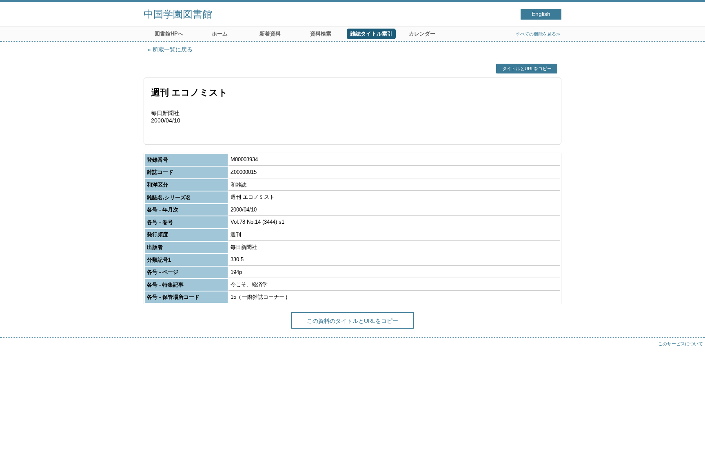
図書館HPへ (169, 34)
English (541, 14)
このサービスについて (680, 343)
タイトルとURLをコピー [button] (527, 68)
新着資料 (270, 34)
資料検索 (320, 34)
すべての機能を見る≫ (538, 33)
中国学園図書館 (178, 14)
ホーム (220, 34)
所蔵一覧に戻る (173, 49)
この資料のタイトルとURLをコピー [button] (352, 321)
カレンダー (422, 34)
